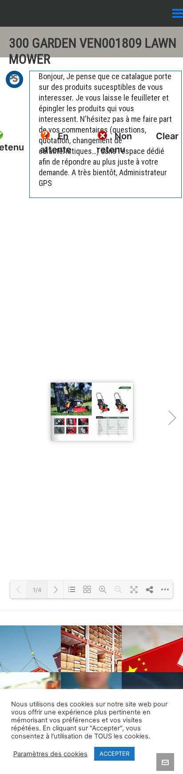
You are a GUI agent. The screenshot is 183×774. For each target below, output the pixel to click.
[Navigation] (177, 13)
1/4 (37, 589)
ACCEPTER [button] (114, 753)
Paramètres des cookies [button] (50, 754)
